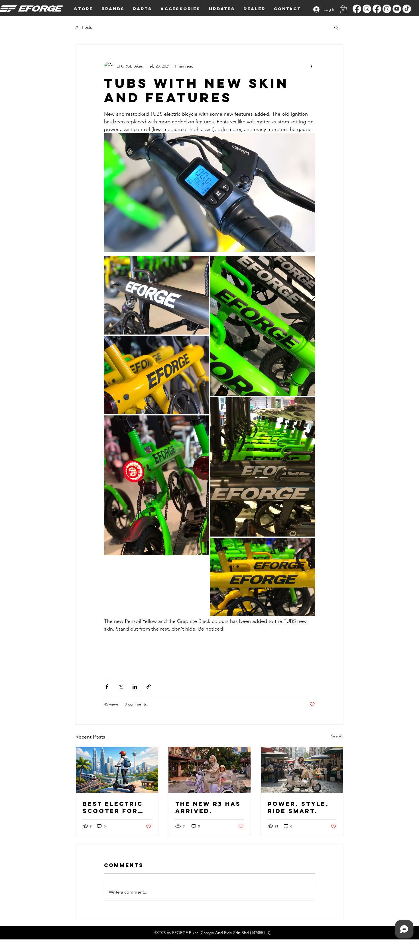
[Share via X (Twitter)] (120, 686)
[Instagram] (367, 9)
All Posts (84, 27)
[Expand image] (156, 295)
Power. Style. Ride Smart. (298, 807)
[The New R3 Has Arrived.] (209, 770)
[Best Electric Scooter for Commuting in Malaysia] (117, 770)
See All (337, 736)
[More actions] (311, 66)
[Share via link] (148, 686)
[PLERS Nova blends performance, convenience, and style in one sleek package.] (302, 770)
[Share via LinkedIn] (134, 686)
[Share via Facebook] (106, 686)
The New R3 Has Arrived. (208, 807)
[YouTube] (396, 9)
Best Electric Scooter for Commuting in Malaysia (113, 807)
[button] (113, 9)
